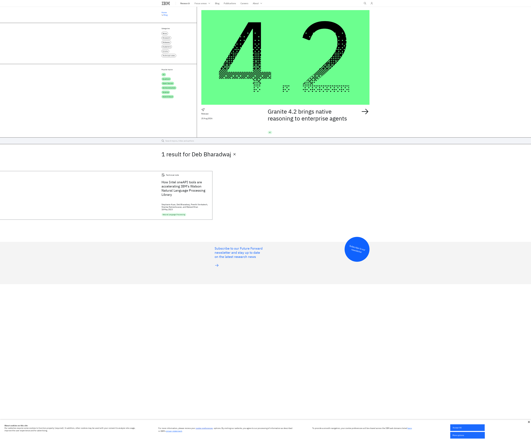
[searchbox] (265, 141)
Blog (165, 15)
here (410, 428)
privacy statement (174, 431)
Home (164, 12)
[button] (529, 422)
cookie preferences (204, 428)
